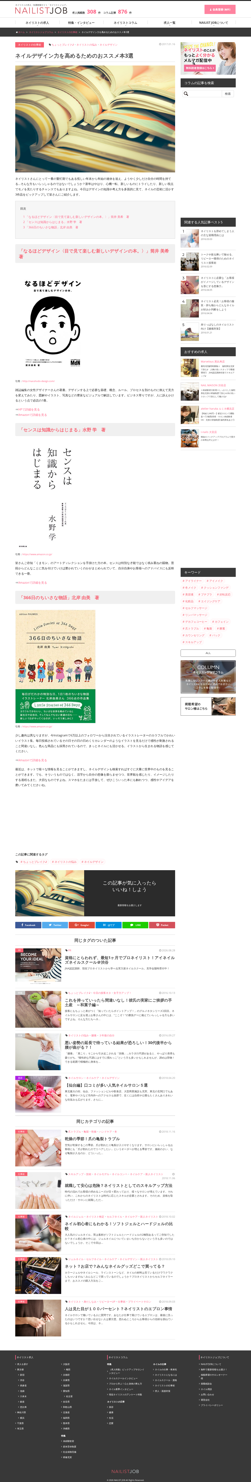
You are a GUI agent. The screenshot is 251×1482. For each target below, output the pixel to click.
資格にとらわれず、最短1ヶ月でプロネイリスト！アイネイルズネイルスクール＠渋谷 (120, 960)
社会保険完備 (69, 1451)
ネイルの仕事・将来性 (166, 1369)
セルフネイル (114, 1216)
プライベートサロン (139, 1301)
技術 (88, 1174)
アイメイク (216, 581)
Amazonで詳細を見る (32, 415)
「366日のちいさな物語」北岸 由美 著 (50, 227)
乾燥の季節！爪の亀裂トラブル (92, 1138)
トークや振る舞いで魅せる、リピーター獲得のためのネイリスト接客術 (217, 258)
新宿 (22, 1374)
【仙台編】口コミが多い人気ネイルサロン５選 (106, 1085)
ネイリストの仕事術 (29, 44)
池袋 (22, 1391)
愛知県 (66, 1391)
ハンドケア (105, 1131)
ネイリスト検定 (95, 1216)
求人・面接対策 (162, 1391)
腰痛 (93, 1035)
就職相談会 (206, 1383)
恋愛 (111, 1423)
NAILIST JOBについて (213, 23)
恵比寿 (23, 1407)
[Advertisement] (95, 821)
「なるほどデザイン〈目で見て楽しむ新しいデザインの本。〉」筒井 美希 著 (76, 217)
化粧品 (189, 601)
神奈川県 (21, 1412)
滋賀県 (66, 1385)
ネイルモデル (101, 1174)
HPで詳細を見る (29, 409)
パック (216, 635)
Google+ (84, 925)
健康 (111, 1412)
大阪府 (66, 1364)
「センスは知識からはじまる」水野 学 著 (52, 222)
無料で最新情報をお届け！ (214, 1369)
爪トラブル (74, 1131)
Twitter (57, 925)
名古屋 (69, 1396)
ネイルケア (92, 1078)
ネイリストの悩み (86, 44)
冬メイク (190, 587)
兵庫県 (66, 1380)
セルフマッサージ (196, 608)
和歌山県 (67, 1407)
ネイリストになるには (166, 1374)
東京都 (20, 1369)
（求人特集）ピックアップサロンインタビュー (126, 1371)
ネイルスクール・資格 (166, 1380)
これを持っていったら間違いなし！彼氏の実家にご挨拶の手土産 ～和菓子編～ (118, 1002)
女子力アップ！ (123, 993)
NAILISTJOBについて (211, 1364)
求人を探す (22, 1364)
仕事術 (21, 1131)
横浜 (22, 1417)
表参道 (23, 1385)
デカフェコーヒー (196, 621)
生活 (111, 1417)
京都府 (66, 1374)
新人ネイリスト (154, 1174)
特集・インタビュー (81, 23)
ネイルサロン (76, 1078)
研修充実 (67, 1457)
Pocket (164, 925)
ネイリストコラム (125, 23)
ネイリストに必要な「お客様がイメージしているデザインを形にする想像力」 (217, 282)
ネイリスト (74, 1301)
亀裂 (86, 1131)
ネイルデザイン (109, 44)
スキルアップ (76, 1174)
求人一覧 (169, 23)
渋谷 (22, 1380)
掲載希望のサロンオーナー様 (214, 1376)
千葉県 (20, 1423)
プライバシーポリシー (212, 1405)
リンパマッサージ (196, 615)
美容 (20, 1077)
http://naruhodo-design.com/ (38, 381)
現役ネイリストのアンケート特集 (125, 1394)
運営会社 (205, 1399)
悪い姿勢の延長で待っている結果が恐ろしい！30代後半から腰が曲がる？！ (118, 1045)
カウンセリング (195, 635)
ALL (208, 653)
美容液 (189, 594)
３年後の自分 (106, 1035)
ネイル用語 (206, 1389)
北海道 (66, 1412)
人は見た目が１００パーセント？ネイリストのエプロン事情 (118, 1308)
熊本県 (66, 1423)
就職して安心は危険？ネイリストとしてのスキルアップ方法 (118, 1185)
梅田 (68, 1369)
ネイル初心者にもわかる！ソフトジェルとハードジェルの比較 (119, 1226)
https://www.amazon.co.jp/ (37, 554)
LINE (138, 925)
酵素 (222, 628)
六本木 (23, 1396)
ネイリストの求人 (37, 23)
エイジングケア (210, 601)
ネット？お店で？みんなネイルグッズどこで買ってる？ (115, 1266)
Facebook (30, 925)
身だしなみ (90, 1301)
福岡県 (66, 1417)
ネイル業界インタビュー (121, 1389)
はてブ (108, 925)
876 (122, 11)
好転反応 (225, 594)
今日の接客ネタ (102, 993)
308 (91, 11)
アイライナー (193, 581)
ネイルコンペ (119, 1174)
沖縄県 (66, 1428)
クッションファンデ (216, 587)
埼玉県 (20, 1428)
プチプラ (206, 594)
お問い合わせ (207, 1394)
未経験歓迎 (68, 1441)
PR (69, 950)
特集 (20, 992)
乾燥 (93, 1131)
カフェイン (222, 621)
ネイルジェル (76, 1216)
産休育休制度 (69, 1446)
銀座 (22, 1401)
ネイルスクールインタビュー (123, 1378)
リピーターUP (107, 1301)
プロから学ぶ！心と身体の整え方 (125, 1383)
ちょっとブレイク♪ (63, 44)
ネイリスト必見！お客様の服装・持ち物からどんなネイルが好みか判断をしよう (217, 305)
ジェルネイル (76, 1259)
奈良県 (66, 1401)
